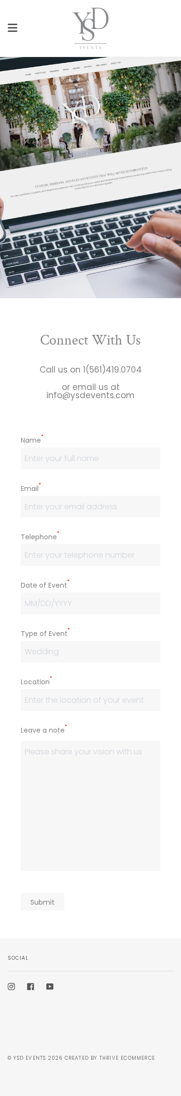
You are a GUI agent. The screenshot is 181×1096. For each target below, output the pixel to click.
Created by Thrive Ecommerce (110, 1058)
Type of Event (45, 633)
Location (36, 682)
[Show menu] (12, 28)
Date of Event (45, 585)
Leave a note (44, 730)
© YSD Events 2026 (35, 1058)
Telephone (40, 537)
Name (32, 440)
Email (31, 488)
